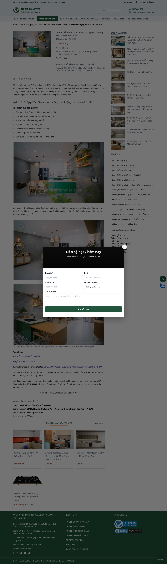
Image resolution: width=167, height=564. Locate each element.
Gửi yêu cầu (83, 309)
